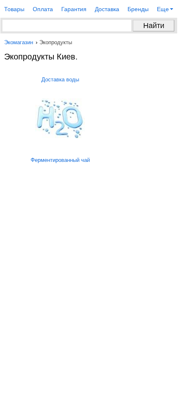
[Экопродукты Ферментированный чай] (60, 222)
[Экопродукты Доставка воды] (60, 137)
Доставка (107, 9)
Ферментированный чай (60, 160)
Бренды (138, 9)
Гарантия (74, 9)
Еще (163, 9)
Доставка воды (60, 79)
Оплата (43, 9)
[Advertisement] (89, 324)
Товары (14, 9)
